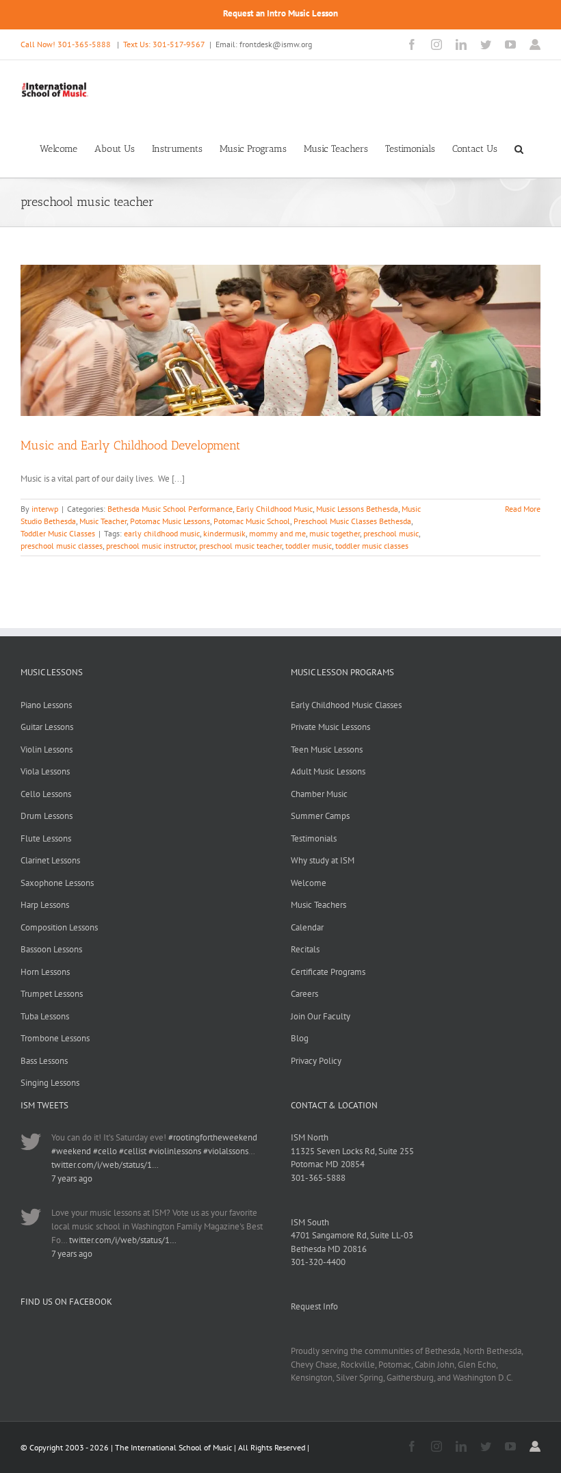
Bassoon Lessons (51, 949)
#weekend (71, 1151)
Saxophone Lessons (57, 883)
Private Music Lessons (330, 727)
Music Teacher (103, 521)
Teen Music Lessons (327, 749)
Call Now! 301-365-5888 (66, 44)
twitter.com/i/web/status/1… (105, 1165)
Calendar (307, 927)
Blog (300, 1038)
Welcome (308, 883)
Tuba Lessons (45, 1016)
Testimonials (314, 838)
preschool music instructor (151, 545)
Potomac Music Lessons (170, 521)
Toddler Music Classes (58, 533)
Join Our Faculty (320, 1016)
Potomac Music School (251, 521)
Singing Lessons (50, 1083)
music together (334, 533)
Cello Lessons (46, 794)
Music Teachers (318, 905)
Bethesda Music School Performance (170, 509)
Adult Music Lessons (328, 771)
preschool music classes (62, 545)
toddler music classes (371, 545)
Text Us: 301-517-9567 (164, 44)
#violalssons (225, 1151)
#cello (105, 1151)
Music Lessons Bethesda (357, 509)
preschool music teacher (240, 545)
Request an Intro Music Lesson (280, 13)
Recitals (305, 949)
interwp (44, 509)
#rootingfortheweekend (212, 1137)
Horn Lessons (45, 972)
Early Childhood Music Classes (346, 705)
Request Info (314, 1306)
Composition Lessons (59, 927)
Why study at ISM (322, 860)
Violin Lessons (47, 749)
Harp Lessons (45, 905)
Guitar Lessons (47, 727)
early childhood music (162, 533)
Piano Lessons (46, 705)
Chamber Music (319, 794)
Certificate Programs (328, 972)
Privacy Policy (316, 1061)
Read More (522, 509)
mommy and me (277, 533)
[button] (518, 148)
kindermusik (224, 533)
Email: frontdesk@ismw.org (264, 44)
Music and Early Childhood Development (130, 445)
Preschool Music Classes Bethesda (352, 521)
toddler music (308, 545)
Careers (304, 994)
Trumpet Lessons (52, 994)
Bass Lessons (44, 1061)
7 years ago (71, 1178)
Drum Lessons (47, 816)
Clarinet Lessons (50, 860)
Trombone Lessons (55, 1038)
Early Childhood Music (274, 509)
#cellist (132, 1151)
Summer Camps (320, 816)
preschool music (391, 533)
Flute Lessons (46, 838)
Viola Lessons (45, 771)
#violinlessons (174, 1151)
